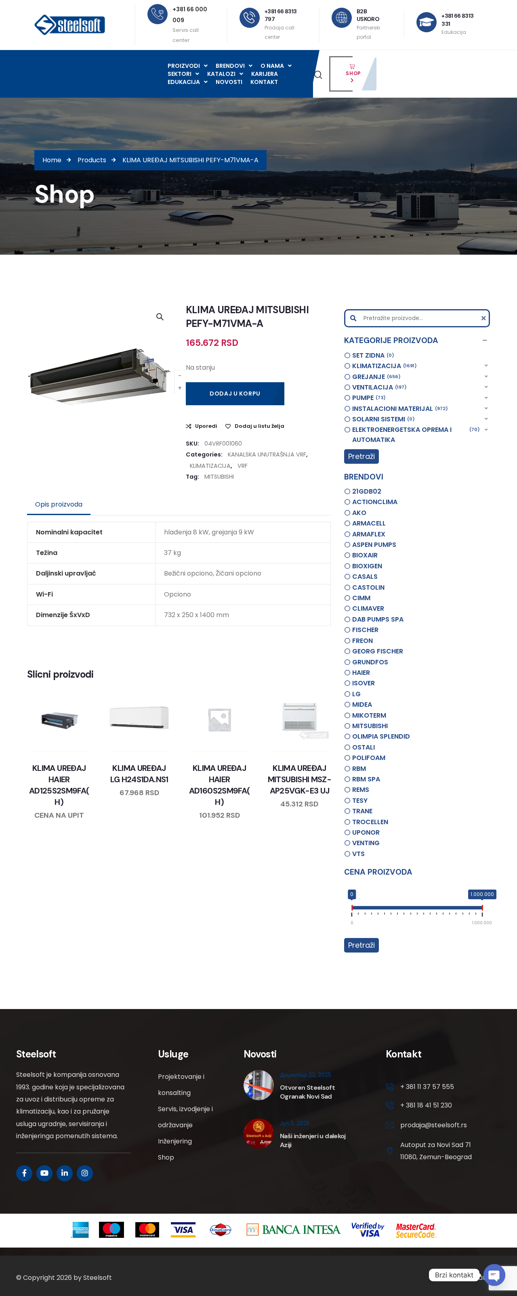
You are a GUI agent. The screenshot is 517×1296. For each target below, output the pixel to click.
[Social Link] (24, 1173)
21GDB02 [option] (366, 491)
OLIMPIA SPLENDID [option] (381, 736)
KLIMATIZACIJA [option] (383, 366)
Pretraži (361, 456)
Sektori (179, 74)
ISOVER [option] (363, 683)
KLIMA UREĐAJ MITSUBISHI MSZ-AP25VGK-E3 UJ (299, 779)
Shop (166, 1157)
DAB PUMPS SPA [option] (378, 619)
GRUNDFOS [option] (370, 662)
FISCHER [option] (365, 629)
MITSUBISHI (219, 477)
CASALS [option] (365, 576)
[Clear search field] (484, 318)
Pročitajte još (162, 750)
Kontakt (264, 82)
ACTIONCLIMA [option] (374, 502)
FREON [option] (362, 640)
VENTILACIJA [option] (378, 387)
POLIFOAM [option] (368, 757)
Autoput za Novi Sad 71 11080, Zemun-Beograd (436, 1151)
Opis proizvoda (58, 504)
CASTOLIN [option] (368, 587)
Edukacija (184, 82)
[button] (417, 340)
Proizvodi (184, 66)
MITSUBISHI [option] (370, 726)
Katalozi (221, 74)
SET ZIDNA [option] (372, 355)
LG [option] (356, 694)
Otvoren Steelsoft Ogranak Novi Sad (307, 1092)
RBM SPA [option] (366, 779)
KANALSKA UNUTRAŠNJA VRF (267, 454)
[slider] (352, 909)
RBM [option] (359, 768)
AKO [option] (359, 512)
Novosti (229, 82)
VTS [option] (358, 853)
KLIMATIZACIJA (210, 466)
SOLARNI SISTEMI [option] (382, 419)
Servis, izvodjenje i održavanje (185, 1117)
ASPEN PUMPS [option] (374, 544)
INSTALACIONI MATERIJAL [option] (399, 408)
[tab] (58, 504)
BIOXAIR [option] (365, 555)
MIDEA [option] (362, 704)
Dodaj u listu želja (259, 426)
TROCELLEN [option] (370, 822)
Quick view (67, 750)
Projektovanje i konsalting (181, 1084)
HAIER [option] (361, 672)
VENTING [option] (366, 843)
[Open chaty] (494, 1275)
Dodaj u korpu (235, 393)
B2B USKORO (368, 15)
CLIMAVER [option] (368, 608)
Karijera (264, 74)
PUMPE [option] (367, 397)
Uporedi (206, 426)
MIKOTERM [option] (369, 715)
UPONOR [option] (366, 832)
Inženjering (175, 1141)
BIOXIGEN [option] (367, 566)
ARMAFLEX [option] (368, 534)
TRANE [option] (362, 811)
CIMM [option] (361, 598)
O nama (272, 66)
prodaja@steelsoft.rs (433, 1125)
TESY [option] (360, 800)
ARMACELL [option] (369, 523)
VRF (242, 466)
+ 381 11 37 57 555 (427, 1086)
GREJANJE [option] (375, 376)
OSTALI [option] (363, 747)
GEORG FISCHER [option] (377, 651)
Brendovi (230, 66)
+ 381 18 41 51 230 (426, 1105)
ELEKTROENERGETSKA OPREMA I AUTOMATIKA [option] (414, 435)
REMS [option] (360, 789)
